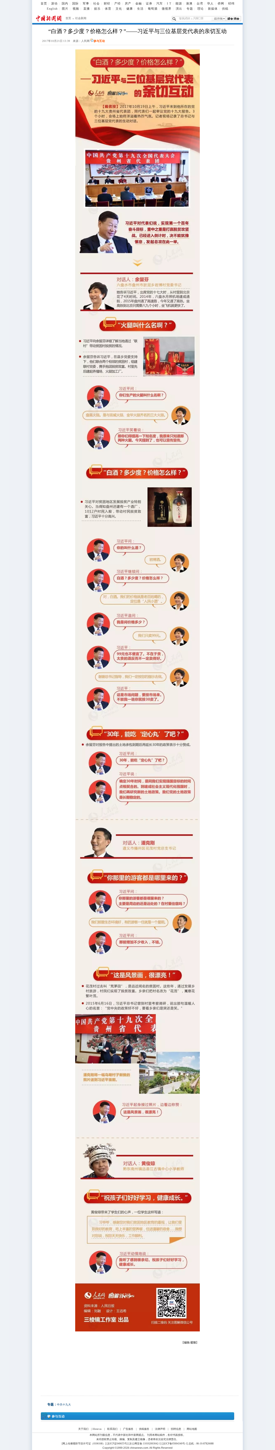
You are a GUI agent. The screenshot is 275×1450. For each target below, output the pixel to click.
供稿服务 (144, 1428)
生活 (140, 8)
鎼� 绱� (233, 18)
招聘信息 (176, 1428)
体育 (108, 8)
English (52, 8)
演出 (179, 8)
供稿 (225, 8)
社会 (96, 3)
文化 (119, 8)
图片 (65, 8)
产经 (117, 3)
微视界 (166, 8)
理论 (200, 8)
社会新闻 (80, 18)
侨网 (221, 3)
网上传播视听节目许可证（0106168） (84, 1443)
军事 (86, 3)
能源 (179, 3)
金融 (138, 3)
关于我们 (83, 1428)
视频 (76, 8)
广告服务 (128, 1428)
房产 (128, 3)
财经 (107, 3)
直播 (86, 8)
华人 (210, 3)
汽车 (159, 3)
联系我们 (112, 1428)
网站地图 (192, 1428)
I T (169, 3)
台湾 (200, 3)
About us (97, 1428)
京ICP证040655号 (117, 1443)
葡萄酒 (152, 8)
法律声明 (160, 1428)
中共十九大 (64, 1404)
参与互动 (99, 41)
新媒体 (213, 8)
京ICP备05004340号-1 (175, 1443)
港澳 (189, 3)
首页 (44, 3)
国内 (65, 3)
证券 (149, 3)
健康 (129, 8)
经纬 (231, 3)
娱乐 (97, 8)
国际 (75, 3)
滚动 (54, 3)
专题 (189, 8)
